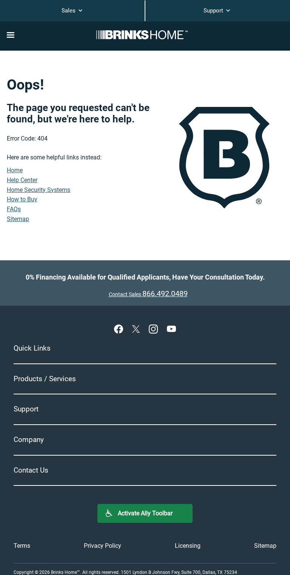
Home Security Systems (38, 189)
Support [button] (26, 409)
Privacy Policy (102, 545)
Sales (69, 10)
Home (15, 170)
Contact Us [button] (31, 470)
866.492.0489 (165, 293)
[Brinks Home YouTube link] (171, 329)
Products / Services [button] (45, 378)
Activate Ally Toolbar (145, 513)
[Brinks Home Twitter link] (137, 329)
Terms (22, 545)
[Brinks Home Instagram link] (155, 329)
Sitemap (18, 219)
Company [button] (29, 439)
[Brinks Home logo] (145, 34)
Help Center (22, 180)
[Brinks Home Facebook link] (120, 329)
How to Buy (22, 199)
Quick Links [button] (32, 348)
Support (214, 10)
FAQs (14, 209)
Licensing (188, 545)
